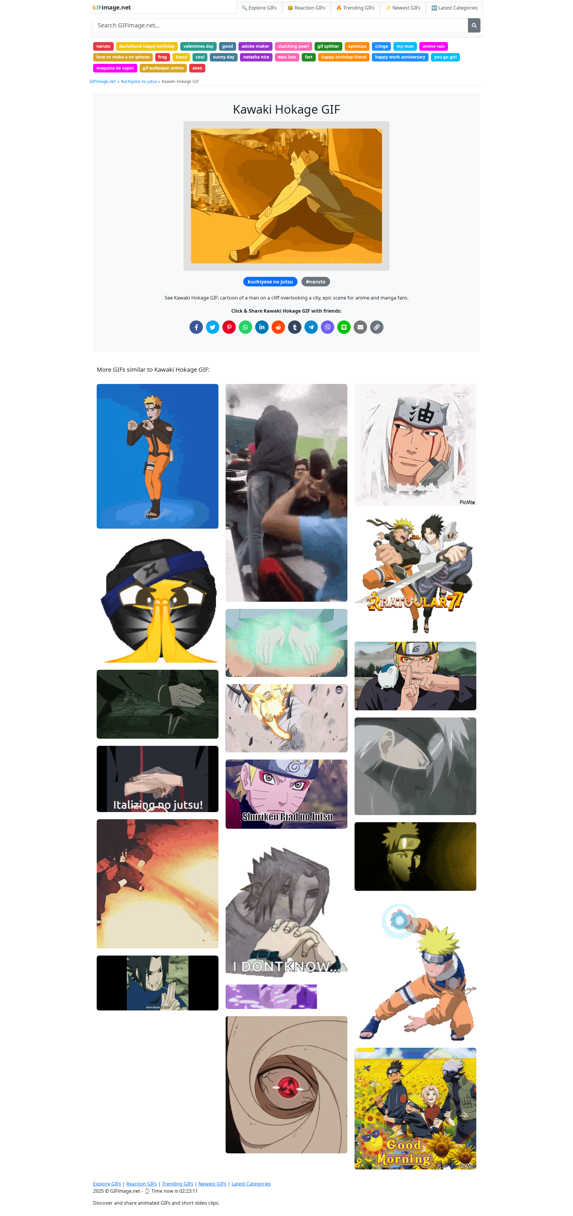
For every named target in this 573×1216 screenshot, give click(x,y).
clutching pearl (293, 46)
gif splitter (328, 46)
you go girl (445, 57)
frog (162, 57)
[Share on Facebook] (196, 327)
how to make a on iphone (123, 57)
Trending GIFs (177, 1183)
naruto (103, 46)
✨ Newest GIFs (402, 7)
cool (200, 57)
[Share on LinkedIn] (262, 327)
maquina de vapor (115, 68)
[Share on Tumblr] (294, 327)
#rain (365, 798)
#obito (237, 1146)
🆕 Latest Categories (454, 7)
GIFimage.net (103, 81)
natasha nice (256, 57)
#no (106, 795)
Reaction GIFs (141, 1183)
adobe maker (255, 46)
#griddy (109, 501)
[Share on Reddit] (278, 327)
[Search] (474, 25)
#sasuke (239, 970)
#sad (364, 788)
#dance (109, 521)
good (227, 46)
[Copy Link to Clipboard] (376, 327)
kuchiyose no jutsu (270, 281)
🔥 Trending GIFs (355, 7)
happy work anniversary (400, 57)
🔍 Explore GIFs (259, 7)
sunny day (223, 57)
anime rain (434, 46)
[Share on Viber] (327, 327)
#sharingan (242, 1136)
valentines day (198, 46)
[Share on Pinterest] (229, 327)
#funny (108, 512)
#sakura (368, 1152)
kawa (181, 57)
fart (308, 57)
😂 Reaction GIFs (306, 7)
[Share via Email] (360, 327)
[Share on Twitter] (212, 327)
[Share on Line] (344, 327)
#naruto (316, 281)
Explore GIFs (107, 1183)
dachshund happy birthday (147, 46)
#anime (238, 822)
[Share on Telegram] (311, 327)
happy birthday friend (343, 57)
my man (405, 46)
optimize (357, 46)
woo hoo (287, 57)
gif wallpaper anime (163, 68)
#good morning (375, 1162)
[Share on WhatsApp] (245, 327)
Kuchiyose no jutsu (139, 81)
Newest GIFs (212, 1183)
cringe (381, 46)
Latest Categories (251, 1183)
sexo (197, 68)
